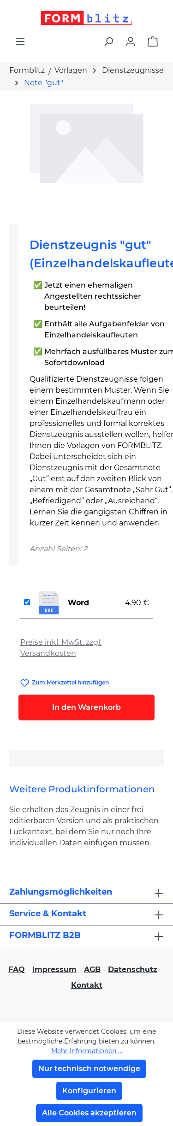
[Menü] (20, 41)
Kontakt (86, 985)
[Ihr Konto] (130, 41)
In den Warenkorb (86, 707)
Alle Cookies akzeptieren (89, 1112)
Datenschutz (132, 969)
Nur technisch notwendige (89, 1068)
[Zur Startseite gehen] (86, 18)
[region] (86, 154)
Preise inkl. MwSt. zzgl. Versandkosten (60, 648)
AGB (92, 969)
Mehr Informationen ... (86, 1051)
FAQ (16, 969)
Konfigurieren (89, 1090)
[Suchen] (108, 41)
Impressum (54, 969)
